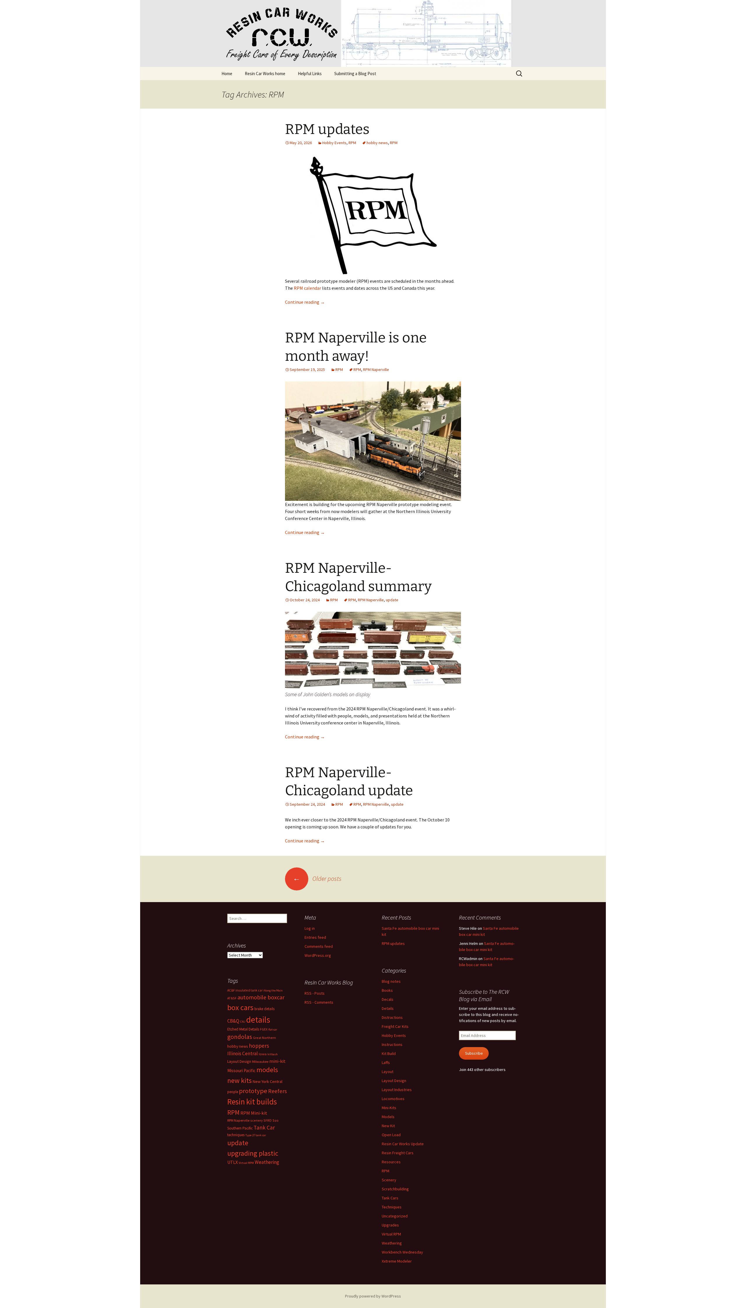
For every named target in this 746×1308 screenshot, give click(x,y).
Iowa (263, 1054)
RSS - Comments (319, 1002)
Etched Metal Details (243, 1029)
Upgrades (390, 1225)
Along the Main (273, 990)
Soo (275, 1120)
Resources (391, 1161)
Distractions (392, 1017)
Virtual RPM (391, 1234)
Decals (387, 999)
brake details (264, 1008)
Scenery (389, 1179)
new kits (239, 1080)
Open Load (391, 1134)
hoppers (259, 1045)
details (258, 1019)
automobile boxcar (260, 997)
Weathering (392, 1243)
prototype (253, 1091)
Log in (310, 928)
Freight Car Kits (395, 1026)
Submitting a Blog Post (355, 73)
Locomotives (393, 1098)
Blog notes (391, 981)
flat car (272, 1029)
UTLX (232, 1162)
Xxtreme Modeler (397, 1261)
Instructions (392, 1044)
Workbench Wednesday (402, 1252)
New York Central (267, 1081)
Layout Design (394, 1080)
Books (387, 990)
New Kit (388, 1125)
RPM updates (327, 129)
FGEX (264, 1029)
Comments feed (319, 946)
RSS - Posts (315, 993)
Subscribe (474, 1053)
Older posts (317, 878)
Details (388, 1008)
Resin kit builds (252, 1102)
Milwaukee (260, 1061)
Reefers (277, 1091)
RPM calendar (307, 288)
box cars (240, 1007)
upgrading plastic (252, 1153)
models (267, 1069)
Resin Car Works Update (403, 1143)
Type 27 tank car (255, 1135)
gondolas (239, 1037)
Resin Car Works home (265, 73)
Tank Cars (390, 1198)
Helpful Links (310, 73)
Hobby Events (334, 142)
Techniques (392, 1207)
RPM (352, 142)
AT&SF (232, 998)
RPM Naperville (376, 369)
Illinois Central (242, 1053)
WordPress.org (318, 955)
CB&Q (233, 1021)
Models (388, 1116)
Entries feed (315, 937)
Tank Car (264, 1127)
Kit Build (389, 1053)
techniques (235, 1134)
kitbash (273, 1054)
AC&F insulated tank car (245, 990)
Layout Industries (397, 1089)
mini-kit (277, 1061)
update (392, 599)
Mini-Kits (389, 1107)
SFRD (267, 1120)
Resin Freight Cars (398, 1152)
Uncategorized (395, 1216)
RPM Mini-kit (253, 1113)
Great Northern (264, 1037)
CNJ (242, 1022)
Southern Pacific (240, 1128)
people (232, 1091)
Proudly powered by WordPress (373, 1296)
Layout (387, 1071)
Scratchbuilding (395, 1189)
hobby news (377, 142)
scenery (256, 1120)
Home (226, 73)
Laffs (386, 1062)
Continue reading (305, 302)
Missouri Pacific (241, 1070)
